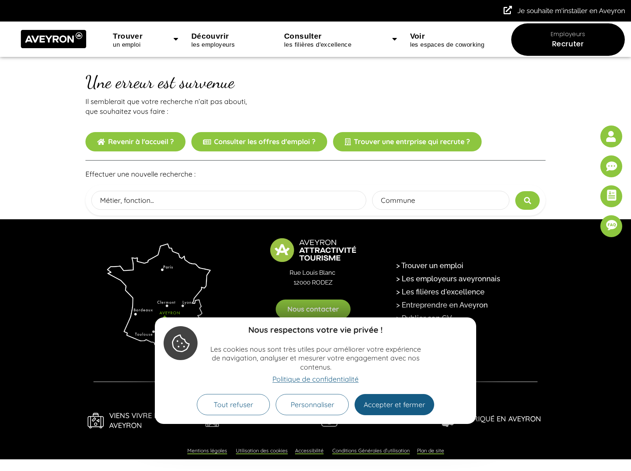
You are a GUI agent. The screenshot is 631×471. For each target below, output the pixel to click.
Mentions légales (207, 450)
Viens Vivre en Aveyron (136, 420)
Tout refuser (233, 404)
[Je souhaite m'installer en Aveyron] (508, 10)
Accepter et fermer (394, 404)
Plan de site (430, 450)
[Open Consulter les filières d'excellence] (394, 39)
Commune (398, 200)
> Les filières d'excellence (440, 291)
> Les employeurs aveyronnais (448, 278)
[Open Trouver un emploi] (176, 39)
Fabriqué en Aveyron (500, 418)
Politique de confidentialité (315, 379)
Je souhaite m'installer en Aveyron (571, 11)
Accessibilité (309, 450)
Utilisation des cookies (262, 450)
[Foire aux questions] (611, 226)
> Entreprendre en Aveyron (442, 305)
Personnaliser (312, 404)
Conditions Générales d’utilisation (371, 450)
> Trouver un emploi (429, 265)
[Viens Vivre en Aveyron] (96, 421)
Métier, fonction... (127, 200)
